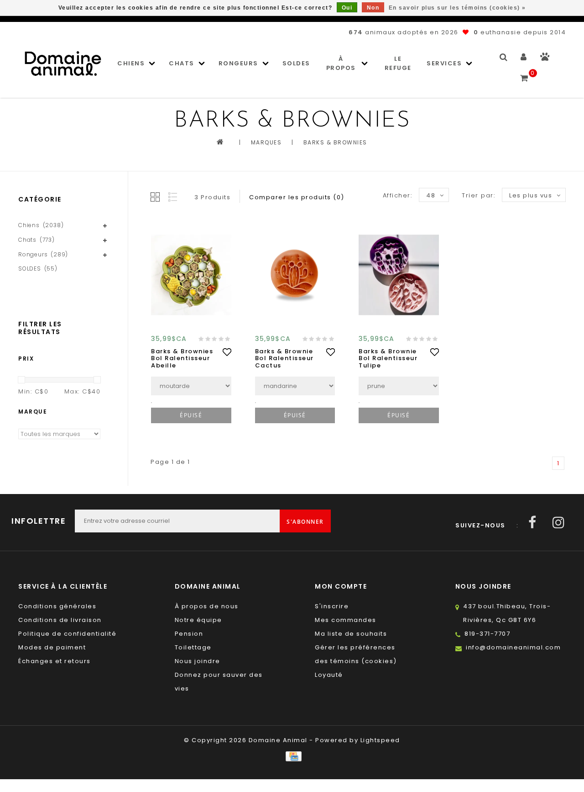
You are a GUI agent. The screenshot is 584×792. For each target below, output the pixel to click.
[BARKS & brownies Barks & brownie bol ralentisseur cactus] (295, 274)
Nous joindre (197, 661)
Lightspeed (380, 740)
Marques (266, 142)
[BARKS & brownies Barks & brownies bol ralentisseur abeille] (191, 274)
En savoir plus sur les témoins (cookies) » (457, 8)
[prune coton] (399, 386)
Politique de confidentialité (67, 633)
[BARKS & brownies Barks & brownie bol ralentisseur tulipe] (399, 274)
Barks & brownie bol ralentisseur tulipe (388, 358)
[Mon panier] (524, 74)
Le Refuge (398, 63)
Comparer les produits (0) (296, 197)
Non (373, 8)
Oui (347, 8)
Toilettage (193, 647)
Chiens (131, 63)
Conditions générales (57, 606)
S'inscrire (332, 606)
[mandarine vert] (295, 386)
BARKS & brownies (335, 142)
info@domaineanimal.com (513, 647)
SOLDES (296, 63)
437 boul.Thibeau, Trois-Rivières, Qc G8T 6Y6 (507, 613)
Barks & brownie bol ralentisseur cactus (284, 358)
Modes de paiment (52, 647)
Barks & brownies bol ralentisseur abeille (182, 358)
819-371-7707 (487, 633)
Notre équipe (198, 620)
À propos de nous (207, 606)
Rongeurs (238, 63)
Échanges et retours (54, 661)
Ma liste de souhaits (351, 633)
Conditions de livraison (60, 620)
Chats (181, 63)
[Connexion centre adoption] (545, 58)
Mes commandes (345, 620)
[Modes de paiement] (291, 756)
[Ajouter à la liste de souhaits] (226, 352)
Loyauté (329, 674)
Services (444, 63)
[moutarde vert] (191, 386)
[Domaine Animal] (63, 63)
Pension (189, 633)
